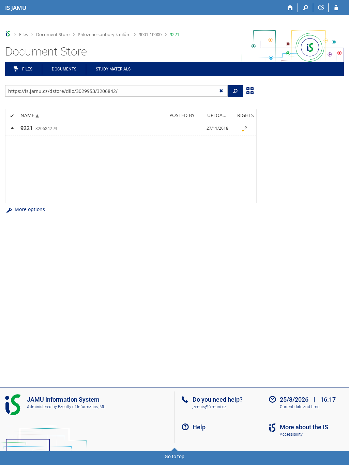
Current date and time (299, 406)
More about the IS (304, 427)
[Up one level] (12, 128)
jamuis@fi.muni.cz (209, 406)
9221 (174, 34)
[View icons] (250, 90)
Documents (64, 69)
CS (321, 7)
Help (199, 427)
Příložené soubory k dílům (104, 34)
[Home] (290, 7)
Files (23, 34)
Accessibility (291, 434)
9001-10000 (150, 34)
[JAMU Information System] (8, 34)
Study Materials (113, 69)
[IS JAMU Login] (336, 7)
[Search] (305, 7)
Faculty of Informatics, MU (82, 406)
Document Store (53, 34)
